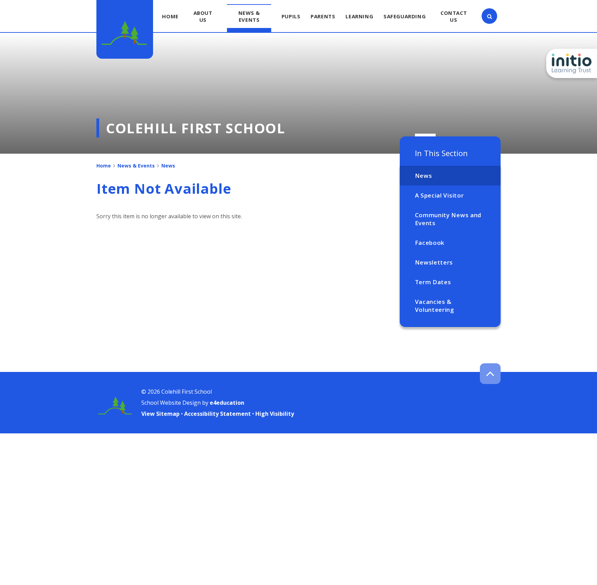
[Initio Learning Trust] (571, 63)
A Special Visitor (439, 195)
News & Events (136, 165)
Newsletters (434, 262)
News (423, 176)
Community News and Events (448, 219)
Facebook (429, 243)
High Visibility (274, 414)
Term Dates (433, 282)
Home (103, 165)
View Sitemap (160, 414)
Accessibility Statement (217, 414)
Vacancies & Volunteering (434, 306)
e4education (227, 402)
